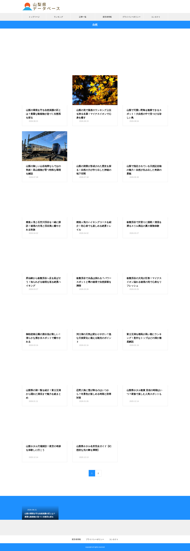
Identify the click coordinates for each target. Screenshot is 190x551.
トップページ (34, 17)
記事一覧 (82, 17)
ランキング (58, 17)
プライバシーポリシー (131, 17)
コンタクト (155, 17)
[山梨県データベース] (41, 6)
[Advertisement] (95, 56)
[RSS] (24, 547)
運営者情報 (107, 17)
